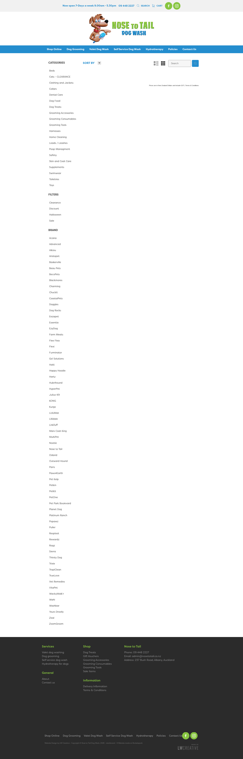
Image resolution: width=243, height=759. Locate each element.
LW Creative (65, 743)
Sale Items (89, 671)
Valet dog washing (53, 652)
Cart (159, 5)
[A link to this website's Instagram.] (176, 5)
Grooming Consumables (97, 663)
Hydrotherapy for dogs (55, 663)
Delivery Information (95, 686)
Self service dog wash (54, 660)
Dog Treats (89, 652)
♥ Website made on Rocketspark (129, 743)
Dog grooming (50, 656)
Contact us (48, 682)
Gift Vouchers (91, 656)
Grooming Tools (92, 667)
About (45, 678)
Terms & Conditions (94, 690)
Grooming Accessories (96, 660)
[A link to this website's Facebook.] (168, 5)
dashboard (110, 743)
